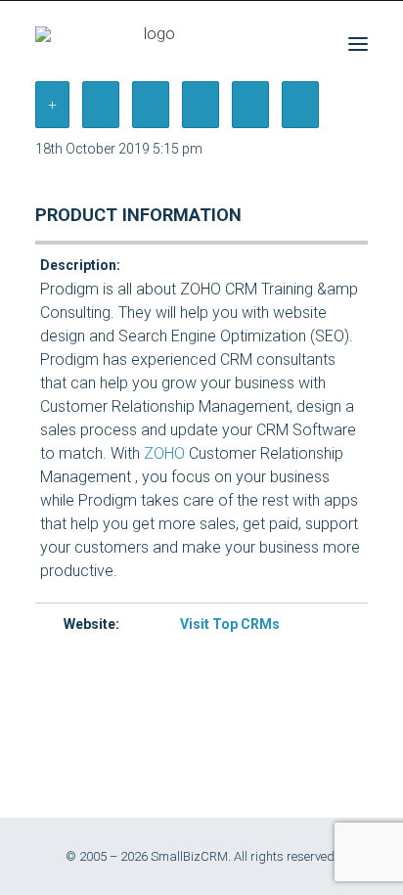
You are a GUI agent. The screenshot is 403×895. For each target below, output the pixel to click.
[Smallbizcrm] (152, 43)
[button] (358, 43)
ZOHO (164, 453)
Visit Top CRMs (230, 624)
